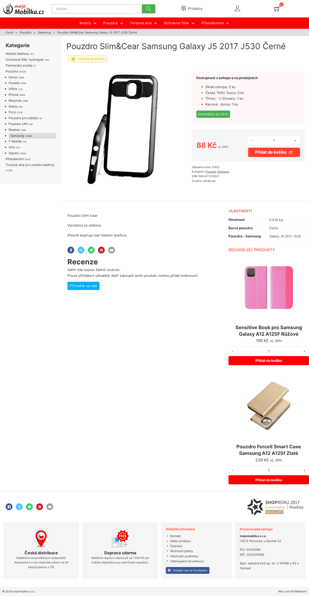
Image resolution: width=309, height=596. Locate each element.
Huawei (14, 83)
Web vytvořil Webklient (292, 591)
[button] (172, 71)
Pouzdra (25, 32)
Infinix (13, 89)
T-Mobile (15, 141)
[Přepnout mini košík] (277, 9)
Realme (14, 130)
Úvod (9, 32)
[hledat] (148, 8)
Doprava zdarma (120, 552)
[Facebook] (70, 250)
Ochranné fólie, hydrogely (25, 59)
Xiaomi (13, 153)
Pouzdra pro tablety (23, 118)
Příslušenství (15, 159)
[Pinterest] (101, 250)
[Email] (111, 250)
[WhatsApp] (91, 250)
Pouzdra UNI (18, 124)
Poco (12, 112)
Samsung (44, 32)
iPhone (14, 95)
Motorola (15, 100)
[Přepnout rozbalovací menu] (95, 23)
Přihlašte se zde (83, 286)
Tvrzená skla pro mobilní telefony (30, 165)
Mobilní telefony (17, 53)
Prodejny (195, 8)
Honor (13, 77)
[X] (81, 250)
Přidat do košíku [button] (268, 360)
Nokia (13, 106)
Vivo (12, 147)
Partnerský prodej (19, 65)
